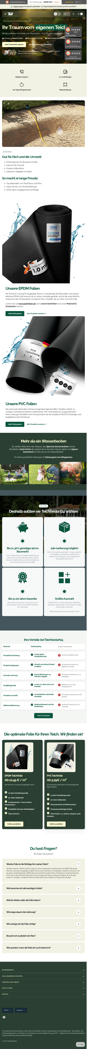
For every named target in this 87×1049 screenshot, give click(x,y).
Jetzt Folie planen (15, 311)
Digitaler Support (18, 6)
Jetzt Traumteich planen (14, 44)
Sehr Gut (48, 2)
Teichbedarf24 (12, 1038)
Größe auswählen (14, 819)
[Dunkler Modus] (56, 14)
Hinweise (56, 2)
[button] (5, 14)
